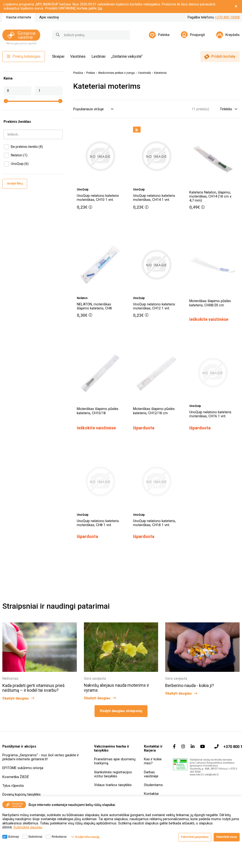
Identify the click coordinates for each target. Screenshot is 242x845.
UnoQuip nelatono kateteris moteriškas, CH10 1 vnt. (98, 198)
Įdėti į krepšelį (102, 220)
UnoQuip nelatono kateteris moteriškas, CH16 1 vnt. (210, 414)
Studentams (153, 785)
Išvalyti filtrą (15, 183)
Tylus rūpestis (13, 785)
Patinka (163, 35)
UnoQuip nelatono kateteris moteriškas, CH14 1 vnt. (154, 198)
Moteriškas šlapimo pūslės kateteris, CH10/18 (97, 411)
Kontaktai (151, 794)
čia (100, 8)
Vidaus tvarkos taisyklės (113, 785)
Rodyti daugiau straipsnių (121, 711)
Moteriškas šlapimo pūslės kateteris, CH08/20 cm (210, 303)
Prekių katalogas (26, 56)
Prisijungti (197, 35)
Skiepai (58, 56)
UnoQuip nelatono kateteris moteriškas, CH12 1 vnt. (154, 306)
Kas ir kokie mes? (153, 761)
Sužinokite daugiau (27, 827)
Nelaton (19, 155)
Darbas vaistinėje (151, 774)
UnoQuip (20, 164)
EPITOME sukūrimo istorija (22, 768)
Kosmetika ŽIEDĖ (15, 777)
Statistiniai (35, 836)
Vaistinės (78, 56)
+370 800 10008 (227, 17)
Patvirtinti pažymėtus (195, 837)
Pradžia (78, 73)
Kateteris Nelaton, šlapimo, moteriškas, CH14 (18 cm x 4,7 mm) (210, 196)
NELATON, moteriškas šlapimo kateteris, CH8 (94, 306)
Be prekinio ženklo (27, 147)
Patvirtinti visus (226, 837)
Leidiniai (98, 56)
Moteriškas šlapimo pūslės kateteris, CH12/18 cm (154, 411)
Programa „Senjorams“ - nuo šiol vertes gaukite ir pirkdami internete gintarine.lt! (40, 757)
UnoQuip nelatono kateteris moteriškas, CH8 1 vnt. (98, 523)
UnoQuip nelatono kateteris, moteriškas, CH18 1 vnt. (154, 523)
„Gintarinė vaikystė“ (127, 56)
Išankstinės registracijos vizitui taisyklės (113, 774)
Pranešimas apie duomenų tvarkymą (114, 761)
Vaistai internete (18, 17)
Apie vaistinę (49, 17)
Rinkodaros (59, 836)
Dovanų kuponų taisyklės (21, 794)
